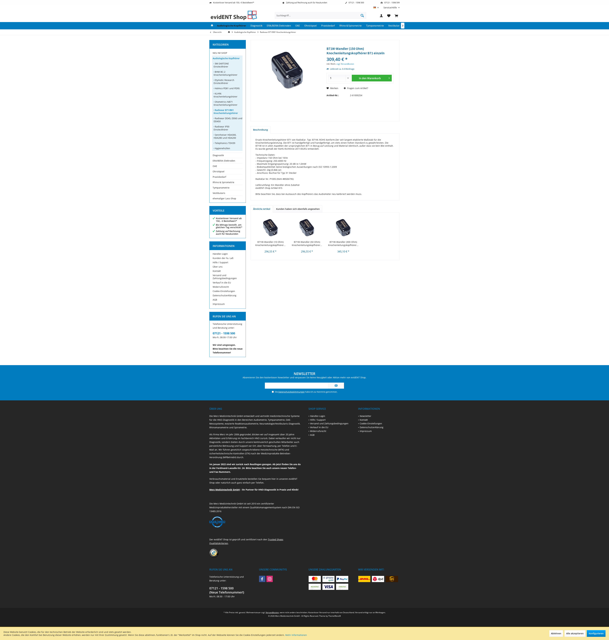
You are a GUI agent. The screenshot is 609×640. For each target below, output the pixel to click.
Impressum (219, 303)
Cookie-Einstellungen (224, 291)
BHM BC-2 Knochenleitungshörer (225, 73)
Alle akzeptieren (575, 633)
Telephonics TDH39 (224, 143)
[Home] (212, 25)
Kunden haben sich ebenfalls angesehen (298, 208)
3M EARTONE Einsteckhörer (221, 65)
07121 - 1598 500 (224, 333)
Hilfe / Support (220, 262)
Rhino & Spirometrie (223, 182)
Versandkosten (272, 612)
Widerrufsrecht (221, 286)
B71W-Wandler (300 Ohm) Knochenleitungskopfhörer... (343, 243)
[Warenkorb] (396, 15)
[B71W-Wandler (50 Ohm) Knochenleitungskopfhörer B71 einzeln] (307, 228)
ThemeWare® (334, 616)
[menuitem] (390, 8)
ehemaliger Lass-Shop (224, 198)
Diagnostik (218, 155)
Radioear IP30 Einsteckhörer (221, 128)
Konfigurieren (596, 633)
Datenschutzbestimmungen (291, 391)
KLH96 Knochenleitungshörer (225, 95)
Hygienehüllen (222, 148)
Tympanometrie (221, 187)
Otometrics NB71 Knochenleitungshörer (225, 103)
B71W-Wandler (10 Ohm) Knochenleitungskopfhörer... (270, 243)
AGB (215, 299)
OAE (215, 166)
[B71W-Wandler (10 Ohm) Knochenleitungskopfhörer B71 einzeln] (270, 228)
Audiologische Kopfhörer (226, 58)
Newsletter (365, 416)
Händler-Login (220, 253)
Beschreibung (260, 129)
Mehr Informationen (296, 635)
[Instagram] (269, 579)
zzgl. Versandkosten (345, 64)
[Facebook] (262, 579)
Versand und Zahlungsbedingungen (225, 277)
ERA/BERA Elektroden (224, 160)
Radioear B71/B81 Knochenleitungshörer (226, 112)
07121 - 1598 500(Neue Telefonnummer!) (226, 590)
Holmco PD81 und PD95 (227, 88)
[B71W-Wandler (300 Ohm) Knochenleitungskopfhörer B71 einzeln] (343, 228)
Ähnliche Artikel (261, 208)
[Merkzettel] (389, 15)
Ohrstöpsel (218, 171)
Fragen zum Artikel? (357, 88)
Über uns (218, 266)
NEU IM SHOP (220, 52)
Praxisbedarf (219, 176)
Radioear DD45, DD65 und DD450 (228, 120)
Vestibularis (219, 193)
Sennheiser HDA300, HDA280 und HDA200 (225, 136)
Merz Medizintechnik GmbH (224, 489)
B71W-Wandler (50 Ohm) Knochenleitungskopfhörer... (307, 243)
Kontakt (217, 270)
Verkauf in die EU (222, 282)
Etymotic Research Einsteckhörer (224, 82)
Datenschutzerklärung (224, 295)
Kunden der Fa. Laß (223, 258)
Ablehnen (556, 633)
